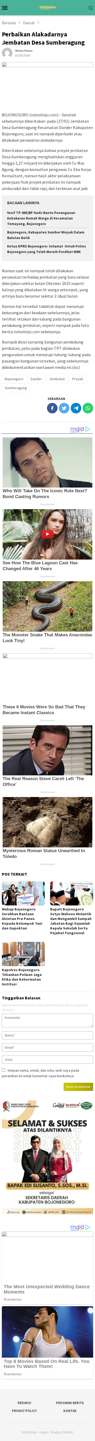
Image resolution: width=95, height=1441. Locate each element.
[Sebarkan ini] (52, 408)
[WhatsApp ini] (88, 408)
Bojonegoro (14, 378)
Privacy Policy (24, 1411)
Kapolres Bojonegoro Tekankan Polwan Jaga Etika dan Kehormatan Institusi (22, 976)
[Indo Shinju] (47, 7)
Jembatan (57, 378)
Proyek (77, 378)
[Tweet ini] (64, 408)
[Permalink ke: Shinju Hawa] (7, 52)
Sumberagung (16, 387)
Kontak (70, 1411)
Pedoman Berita (70, 1403)
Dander (36, 378)
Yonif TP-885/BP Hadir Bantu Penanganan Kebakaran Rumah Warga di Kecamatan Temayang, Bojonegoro (41, 218)
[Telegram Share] (76, 408)
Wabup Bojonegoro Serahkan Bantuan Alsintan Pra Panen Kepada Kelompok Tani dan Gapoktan (22, 919)
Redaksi (24, 1403)
